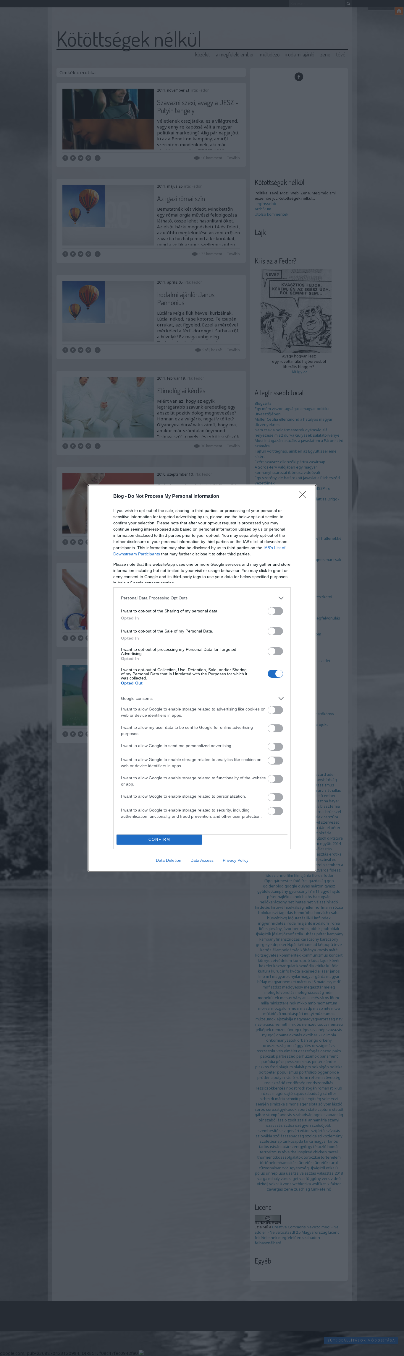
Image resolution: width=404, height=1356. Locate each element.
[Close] (304, 496)
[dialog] (202, 678)
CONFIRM (159, 839)
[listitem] (202, 598)
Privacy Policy (235, 860)
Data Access (202, 860)
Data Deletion (168, 860)
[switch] (275, 611)
